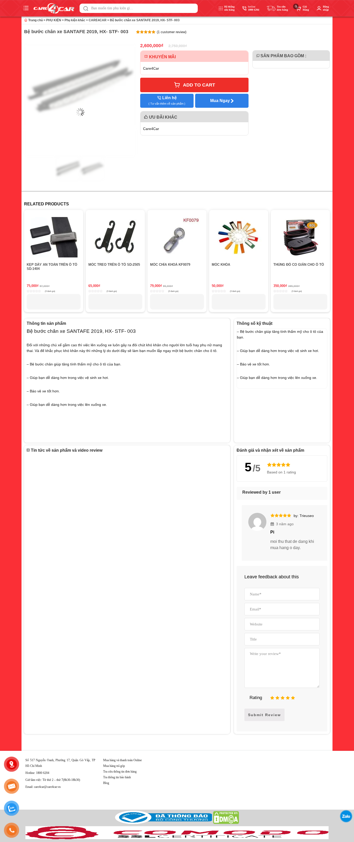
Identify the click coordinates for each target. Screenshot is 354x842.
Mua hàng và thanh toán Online (122, 760)
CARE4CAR (98, 20)
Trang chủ (35, 20)
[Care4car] (55, 8)
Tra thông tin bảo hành (117, 777)
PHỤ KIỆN (53, 20)
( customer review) (171, 32)
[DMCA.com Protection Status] (226, 823)
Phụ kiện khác (75, 20)
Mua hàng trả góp (114, 766)
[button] (86, 8)
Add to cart (199, 85)
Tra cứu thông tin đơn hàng (120, 771)
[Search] (86, 8)
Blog (106, 783)
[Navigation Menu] (26, 8)
